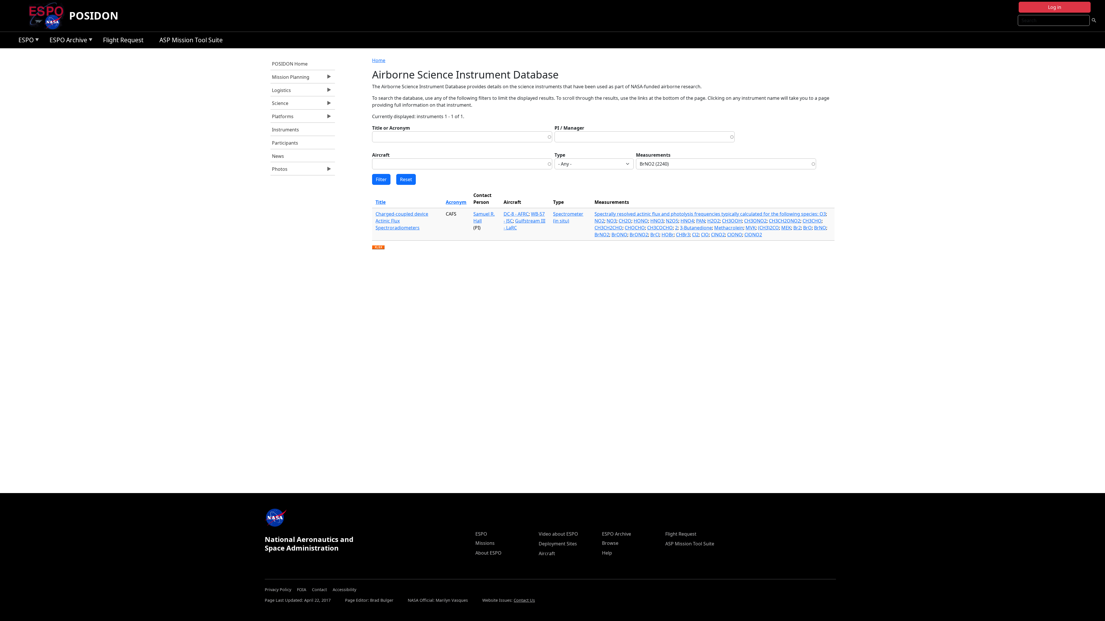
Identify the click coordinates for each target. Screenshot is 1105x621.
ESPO (25, 41)
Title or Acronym (391, 128)
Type (560, 155)
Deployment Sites (558, 543)
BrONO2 (639, 234)
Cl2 (695, 234)
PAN (700, 221)
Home (378, 60)
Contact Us (524, 600)
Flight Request (123, 40)
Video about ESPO (558, 534)
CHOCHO (635, 228)
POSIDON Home (290, 64)
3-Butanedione (696, 228)
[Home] (48, 15)
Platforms (282, 117)
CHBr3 (683, 234)
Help (607, 553)
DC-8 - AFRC (516, 214)
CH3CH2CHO (608, 228)
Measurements (653, 155)
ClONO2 (753, 234)
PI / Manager (569, 128)
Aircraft (381, 155)
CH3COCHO (660, 228)
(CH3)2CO (768, 228)
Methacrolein (728, 228)
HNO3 (657, 221)
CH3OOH (732, 221)
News (278, 156)
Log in (1054, 7)
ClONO (734, 234)
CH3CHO (812, 221)
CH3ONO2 (755, 221)
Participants (285, 143)
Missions (485, 543)
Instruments (285, 129)
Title (381, 202)
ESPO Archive (67, 41)
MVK (751, 228)
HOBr (668, 234)
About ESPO (488, 553)
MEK (786, 228)
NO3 (611, 221)
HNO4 (687, 221)
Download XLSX (378, 247)
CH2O (625, 221)
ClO (705, 234)
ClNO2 (718, 234)
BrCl (654, 234)
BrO (807, 228)
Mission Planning (289, 78)
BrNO (820, 228)
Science (279, 104)
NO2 (599, 221)
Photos (278, 170)
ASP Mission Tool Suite (191, 40)
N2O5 (672, 221)
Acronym (456, 202)
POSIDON (93, 16)
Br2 (797, 228)
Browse (610, 543)
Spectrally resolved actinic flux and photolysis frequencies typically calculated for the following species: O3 (710, 214)
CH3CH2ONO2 (784, 221)
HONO (641, 221)
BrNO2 (602, 234)
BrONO (619, 234)
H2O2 (713, 221)
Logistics (280, 91)
